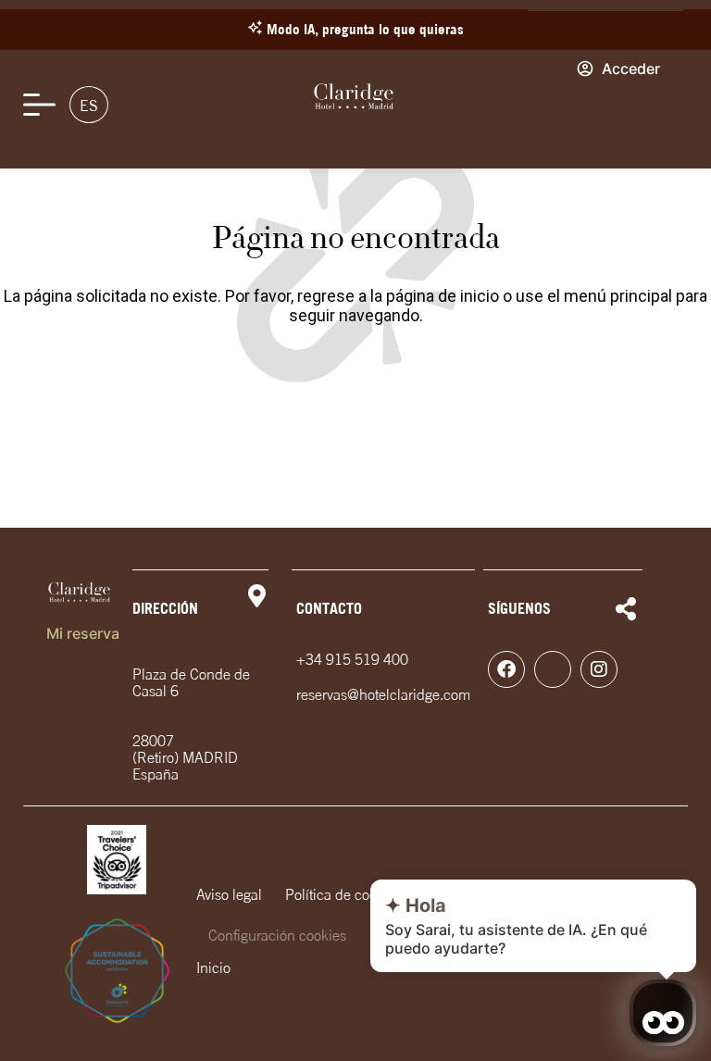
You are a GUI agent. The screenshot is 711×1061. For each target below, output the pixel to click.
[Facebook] (506, 669)
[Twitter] (552, 669)
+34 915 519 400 (352, 659)
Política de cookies (343, 894)
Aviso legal (229, 894)
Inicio (213, 967)
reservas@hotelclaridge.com (383, 694)
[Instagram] (598, 669)
